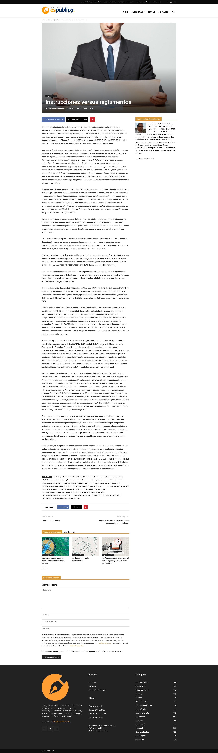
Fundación (130, 2)
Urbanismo (139, 739)
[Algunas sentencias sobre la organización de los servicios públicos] (55, 546)
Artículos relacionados (52, 532)
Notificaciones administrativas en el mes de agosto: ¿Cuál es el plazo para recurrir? (115, 560)
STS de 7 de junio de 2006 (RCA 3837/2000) (57, 495)
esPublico (113, 2)
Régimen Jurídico (51, 96)
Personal (139, 728)
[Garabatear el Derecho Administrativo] (85, 546)
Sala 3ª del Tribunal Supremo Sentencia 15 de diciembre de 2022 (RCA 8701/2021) (90, 483)
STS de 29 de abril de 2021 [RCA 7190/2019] (57, 492)
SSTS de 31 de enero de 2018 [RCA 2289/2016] (58, 489)
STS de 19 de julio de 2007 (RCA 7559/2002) (90, 489)
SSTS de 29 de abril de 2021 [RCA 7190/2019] (112, 486)
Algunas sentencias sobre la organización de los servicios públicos (53, 560)
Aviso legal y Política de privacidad (102, 725)
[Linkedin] (171, 1)
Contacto (163, 12)
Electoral (139, 694)
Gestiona (121, 2)
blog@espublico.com (61, 721)
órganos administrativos (51, 483)
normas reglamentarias (97, 480)
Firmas (151, 12)
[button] (173, 12)
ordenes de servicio (115, 480)
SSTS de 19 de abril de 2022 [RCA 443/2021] (80, 486)
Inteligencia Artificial (143, 705)
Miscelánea (140, 716)
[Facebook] (167, 1)
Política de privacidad (76, 646)
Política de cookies (96, 728)
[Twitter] (174, 1)
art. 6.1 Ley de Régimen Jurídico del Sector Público (70, 477)
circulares (94, 477)
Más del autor (69, 532)
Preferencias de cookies (98, 731)
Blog (105, 2)
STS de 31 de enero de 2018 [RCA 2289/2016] (90, 492)
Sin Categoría (140, 735)
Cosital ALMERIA (95, 706)
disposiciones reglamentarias (111, 477)
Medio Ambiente (142, 713)
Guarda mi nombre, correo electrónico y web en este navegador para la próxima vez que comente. (83, 651)
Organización (140, 724)
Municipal (139, 720)
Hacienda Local (141, 701)
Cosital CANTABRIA (97, 710)
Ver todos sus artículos (144, 158)
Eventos (138, 698)
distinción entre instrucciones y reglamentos (58, 480)
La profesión (140, 709)
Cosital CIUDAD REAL (97, 713)
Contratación (140, 686)
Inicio (125, 12)
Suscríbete (157, 2)
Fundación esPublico (97, 690)
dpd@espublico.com (105, 643)
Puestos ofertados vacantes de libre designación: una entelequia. (114, 521)
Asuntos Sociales (142, 682)
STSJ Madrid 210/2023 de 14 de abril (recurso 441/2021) (61, 498)
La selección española (51, 520)
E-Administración (142, 690)
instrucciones (81, 480)
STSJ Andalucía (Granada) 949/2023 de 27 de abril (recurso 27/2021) (97, 495)
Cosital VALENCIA (96, 717)
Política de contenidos (143, 2)
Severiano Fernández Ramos (59, 108)
